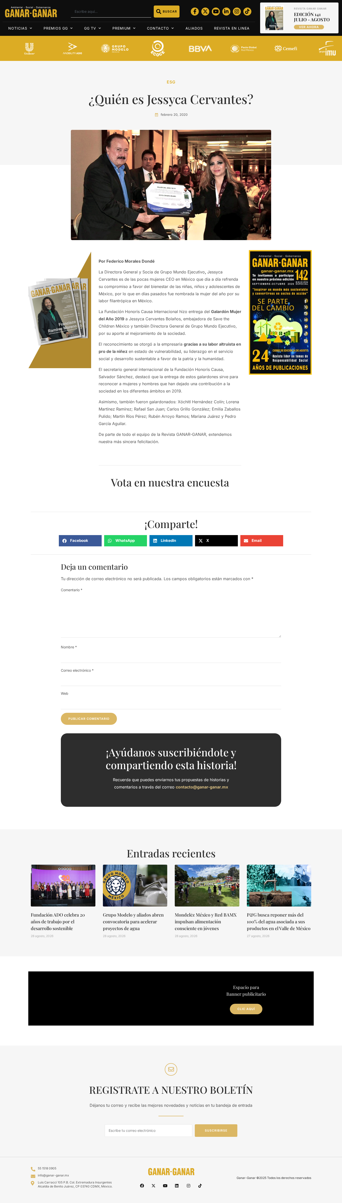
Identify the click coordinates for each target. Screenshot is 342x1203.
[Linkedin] (177, 1185)
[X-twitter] (205, 12)
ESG (171, 81)
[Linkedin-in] (226, 12)
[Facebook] (142, 1185)
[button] (80, 540)
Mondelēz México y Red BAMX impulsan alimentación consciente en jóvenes (206, 921)
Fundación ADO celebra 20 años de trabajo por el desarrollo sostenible (58, 921)
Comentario (71, 590)
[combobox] (111, 12)
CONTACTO (158, 28)
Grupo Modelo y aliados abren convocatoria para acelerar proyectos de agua (133, 921)
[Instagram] (237, 12)
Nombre (69, 647)
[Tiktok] (247, 12)
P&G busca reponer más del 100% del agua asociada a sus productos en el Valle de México (278, 921)
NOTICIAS (17, 28)
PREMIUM (121, 28)
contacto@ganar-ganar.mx (202, 786)
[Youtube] (216, 12)
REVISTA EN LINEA (232, 28)
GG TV (90, 28)
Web (64, 693)
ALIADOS (194, 28)
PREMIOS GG (56, 28)
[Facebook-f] (195, 12)
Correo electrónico (77, 670)
